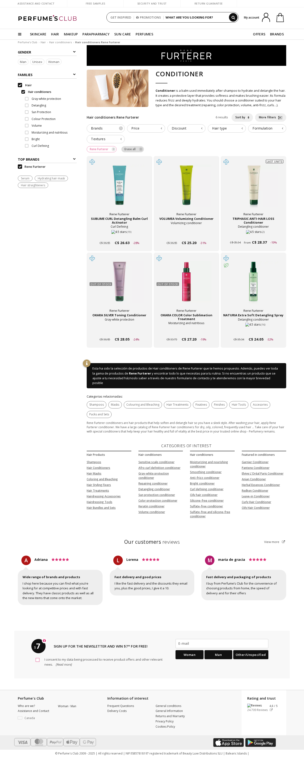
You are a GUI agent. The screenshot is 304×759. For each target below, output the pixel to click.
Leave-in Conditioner (256, 496)
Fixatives (201, 405)
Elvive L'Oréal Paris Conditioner (263, 473)
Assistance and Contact (36, 3)
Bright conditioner (202, 483)
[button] (34, 718)
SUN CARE (122, 34)
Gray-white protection (46, 99)
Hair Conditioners (98, 468)
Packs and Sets (99, 414)
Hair (43, 42)
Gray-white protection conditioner (153, 475)
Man (23, 62)
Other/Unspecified (251, 655)
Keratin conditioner (151, 506)
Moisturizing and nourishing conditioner (209, 464)
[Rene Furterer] (186, 55)
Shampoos (96, 405)
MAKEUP (71, 34)
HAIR (55, 34)
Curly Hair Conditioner (256, 502)
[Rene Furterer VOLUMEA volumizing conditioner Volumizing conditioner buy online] (186, 234)
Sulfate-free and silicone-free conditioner (210, 514)
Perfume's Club (27, 42)
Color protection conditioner (157, 501)
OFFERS (259, 34)
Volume (36, 126)
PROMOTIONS (150, 17)
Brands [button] (106, 128)
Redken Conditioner (255, 491)
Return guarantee (209, 3)
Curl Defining (40, 146)
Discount (179, 128)
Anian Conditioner (254, 479)
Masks (115, 405)
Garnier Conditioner (255, 462)
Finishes (219, 405)
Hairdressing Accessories (104, 496)
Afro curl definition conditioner (159, 468)
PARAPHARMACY (95, 34)
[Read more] (63, 664)
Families (25, 75)
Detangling (38, 106)
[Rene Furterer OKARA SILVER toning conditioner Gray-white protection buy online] (119, 330)
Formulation (262, 128)
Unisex (37, 62)
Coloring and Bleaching (102, 479)
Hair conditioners (60, 42)
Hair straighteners (33, 185)
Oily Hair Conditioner (256, 508)
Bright (35, 139)
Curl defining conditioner (206, 489)
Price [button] (135, 128)
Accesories (260, 405)
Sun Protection (41, 112)
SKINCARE (38, 34)
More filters (268, 117)
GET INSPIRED (120, 17)
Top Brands (28, 159)
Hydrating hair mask (51, 179)
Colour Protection (43, 119)
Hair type (219, 128)
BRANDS (277, 34)
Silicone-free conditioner (207, 501)
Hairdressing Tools (99, 502)
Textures (98, 139)
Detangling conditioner (154, 489)
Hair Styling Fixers (99, 485)
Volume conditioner (151, 512)
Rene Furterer (140, 373)
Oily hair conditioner (204, 495)
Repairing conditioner (153, 483)
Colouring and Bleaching (142, 405)
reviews (152, 541)
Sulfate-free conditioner (206, 506)
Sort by (240, 117)
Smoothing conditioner (206, 472)
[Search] (233, 17)
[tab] (106, 128)
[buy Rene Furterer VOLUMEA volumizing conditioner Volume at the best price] (186, 189)
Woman (53, 62)
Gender (24, 52)
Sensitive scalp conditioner (156, 462)
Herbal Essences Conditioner (261, 485)
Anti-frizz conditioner (204, 478)
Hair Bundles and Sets (101, 508)
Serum (25, 179)
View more (272, 542)
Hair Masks (94, 473)
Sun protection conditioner (156, 495)
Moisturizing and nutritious (49, 132)
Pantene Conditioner (256, 468)
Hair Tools (239, 405)
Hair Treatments (177, 405)
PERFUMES (144, 34)
